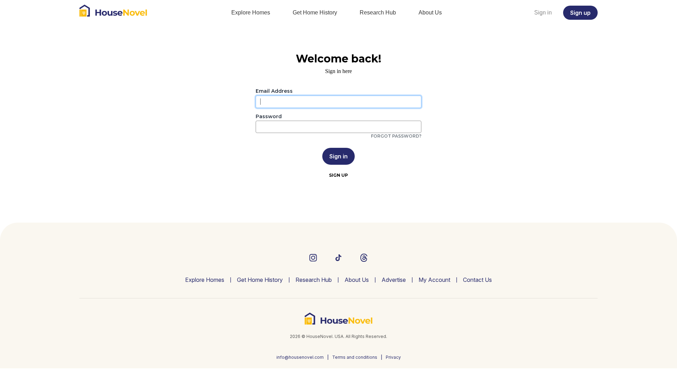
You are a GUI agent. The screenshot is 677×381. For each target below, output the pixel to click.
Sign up (580, 12)
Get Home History (315, 13)
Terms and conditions (354, 357)
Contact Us (477, 279)
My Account (434, 279)
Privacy (393, 357)
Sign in (543, 13)
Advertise (394, 279)
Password (269, 117)
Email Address (274, 91)
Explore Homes (250, 13)
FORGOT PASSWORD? (396, 136)
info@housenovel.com (300, 357)
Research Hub (378, 13)
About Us (430, 13)
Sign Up (338, 175)
